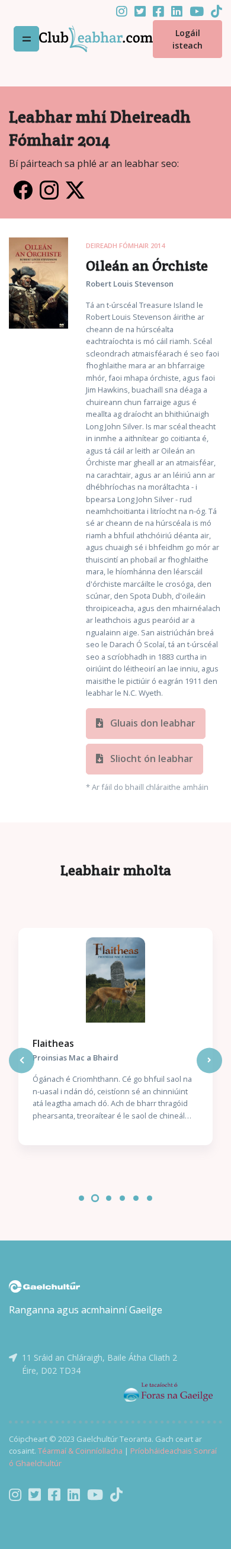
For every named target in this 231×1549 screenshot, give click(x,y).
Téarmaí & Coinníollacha (80, 1450)
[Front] (96, 39)
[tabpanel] (115, 1036)
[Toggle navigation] (26, 39)
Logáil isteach (187, 39)
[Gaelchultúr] (44, 1285)
